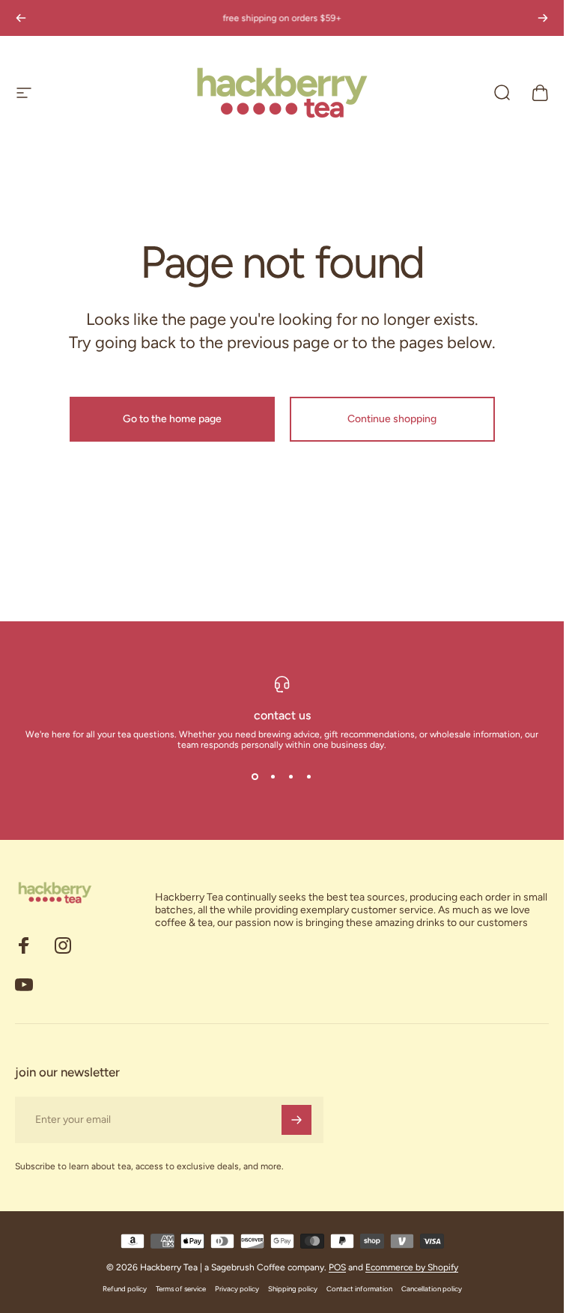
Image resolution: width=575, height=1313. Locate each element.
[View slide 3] (291, 777)
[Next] (542, 18)
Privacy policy (237, 1289)
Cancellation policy (431, 1289)
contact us (282, 715)
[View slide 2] (273, 777)
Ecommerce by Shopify (411, 1267)
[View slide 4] (309, 777)
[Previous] (20, 18)
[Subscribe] (296, 1120)
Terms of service (181, 1289)
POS (337, 1267)
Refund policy (125, 1289)
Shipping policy (292, 1289)
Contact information (359, 1289)
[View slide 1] (255, 777)
